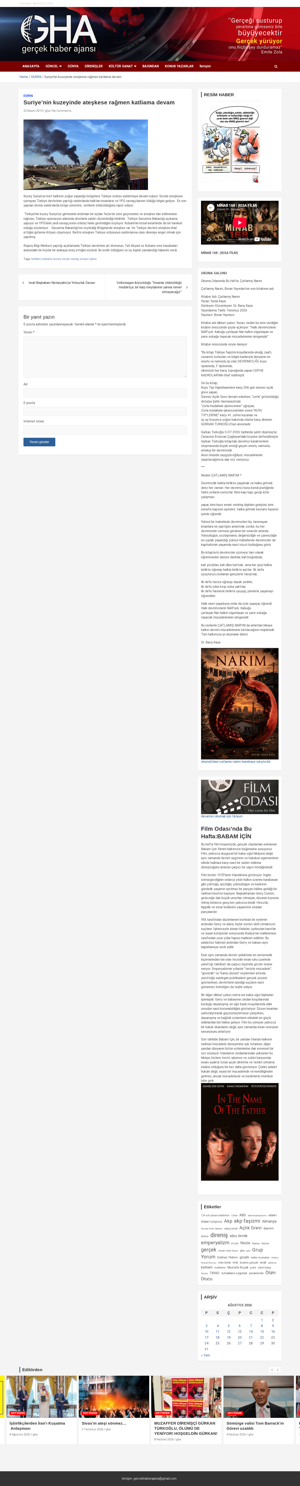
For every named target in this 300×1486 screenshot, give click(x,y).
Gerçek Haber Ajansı (228, 1250)
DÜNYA (73, 66)
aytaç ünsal (231, 1228)
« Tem (205, 1355)
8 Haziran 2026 (164, 1439)
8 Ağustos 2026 (20, 1434)
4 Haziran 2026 (236, 1434)
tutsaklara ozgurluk (234, 1273)
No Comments (61, 110)
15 (262, 1332)
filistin (245, 1243)
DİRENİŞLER (94, 66)
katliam (36, 259)
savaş (75, 259)
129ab (234, 1215)
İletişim (205, 66)
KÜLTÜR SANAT (121, 66)
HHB (235, 1262)
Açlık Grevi (250, 1227)
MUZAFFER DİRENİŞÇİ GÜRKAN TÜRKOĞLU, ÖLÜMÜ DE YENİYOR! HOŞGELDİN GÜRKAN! (185, 1428)
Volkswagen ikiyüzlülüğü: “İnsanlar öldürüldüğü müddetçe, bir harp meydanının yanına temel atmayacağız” (149, 287)
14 (251, 1332)
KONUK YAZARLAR (179, 66)
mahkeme (220, 1267)
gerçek (208, 1250)
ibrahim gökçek (249, 1262)
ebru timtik (239, 1236)
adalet (272, 1215)
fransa (256, 1243)
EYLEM (234, 1243)
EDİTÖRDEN (18, 1413)
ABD (242, 1215)
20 (240, 1337)
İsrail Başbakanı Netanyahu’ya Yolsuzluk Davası (62, 283)
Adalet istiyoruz (211, 1221)
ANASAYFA (30, 66)
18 (217, 1337)
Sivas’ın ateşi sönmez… (104, 1423)
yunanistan (256, 1273)
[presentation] (272, 1370)
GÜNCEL (52, 66)
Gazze (265, 1243)
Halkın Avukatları (260, 1257)
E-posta (29, 403)
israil (263, 1262)
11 (217, 1332)
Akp (228, 1221)
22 (262, 1337)
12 (229, 1332)
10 (206, 1332)
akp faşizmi (247, 1221)
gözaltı (244, 1257)
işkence (272, 1262)
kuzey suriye (61, 259)
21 (251, 1337)
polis (253, 1267)
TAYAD (214, 1273)
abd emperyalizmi (257, 1215)
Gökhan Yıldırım (227, 1257)
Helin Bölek (224, 1262)
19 (229, 1337)
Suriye (204, 1273)
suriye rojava (88, 259)
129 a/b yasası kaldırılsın (215, 1215)
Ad (25, 384)
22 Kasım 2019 (33, 110)
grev (248, 1250)
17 (206, 1337)
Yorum (28, 332)
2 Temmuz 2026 (92, 1429)
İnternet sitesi (33, 421)
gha (47, 110)
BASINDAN (150, 66)
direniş (219, 1235)
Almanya (269, 1221)
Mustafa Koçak (237, 1267)
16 (273, 1332)
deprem (268, 1228)
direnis (205, 1236)
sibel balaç (264, 1267)
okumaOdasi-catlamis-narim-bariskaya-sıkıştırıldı (235, 762)
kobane (47, 259)
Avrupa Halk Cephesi (211, 1228)
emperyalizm (215, 1243)
